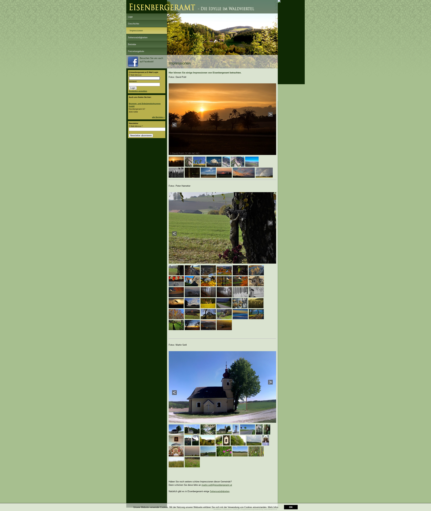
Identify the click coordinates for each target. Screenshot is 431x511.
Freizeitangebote (136, 51)
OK (291, 507)
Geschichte (133, 23)
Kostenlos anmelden (138, 91)
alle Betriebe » (158, 117)
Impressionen (136, 30)
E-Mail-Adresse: (135, 75)
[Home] (202, 12)
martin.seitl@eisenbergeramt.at (217, 485)
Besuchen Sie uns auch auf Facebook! (151, 60)
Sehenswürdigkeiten (137, 37)
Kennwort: (133, 81)
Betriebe (132, 44)
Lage (130, 16)
